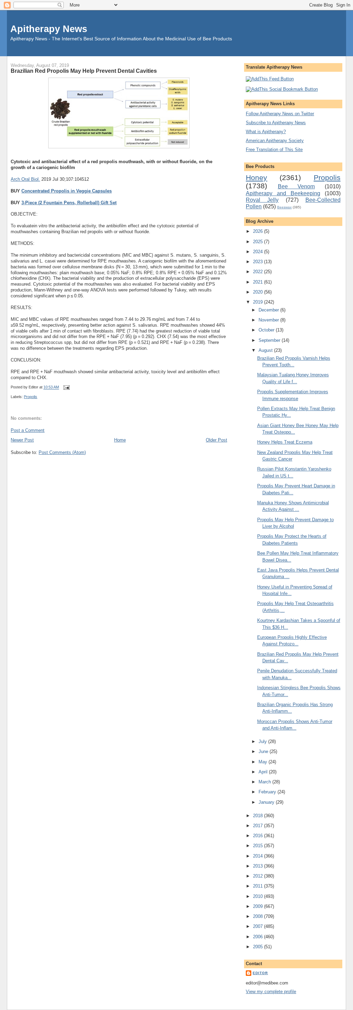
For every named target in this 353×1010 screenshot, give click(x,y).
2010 (258, 896)
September (270, 340)
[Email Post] (65, 387)
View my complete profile (271, 991)
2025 (258, 241)
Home (120, 440)
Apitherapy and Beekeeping (283, 193)
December (269, 310)
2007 (258, 926)
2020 (258, 292)
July (263, 741)
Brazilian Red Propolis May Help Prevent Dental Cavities (84, 71)
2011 (258, 886)
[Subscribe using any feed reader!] (270, 78)
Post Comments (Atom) (62, 452)
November (269, 320)
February (268, 791)
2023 (258, 261)
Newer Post (22, 440)
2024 (258, 251)
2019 (258, 302)
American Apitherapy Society (275, 140)
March (265, 781)
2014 (258, 856)
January (267, 802)
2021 (258, 282)
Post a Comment (27, 430)
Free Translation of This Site (274, 149)
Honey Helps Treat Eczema (284, 442)
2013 (258, 866)
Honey (256, 177)
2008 (258, 916)
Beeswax (284, 207)
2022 (258, 271)
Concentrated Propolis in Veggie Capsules (66, 191)
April (264, 771)
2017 (258, 825)
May (264, 761)
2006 (258, 936)
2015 (258, 845)
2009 (258, 906)
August (266, 350)
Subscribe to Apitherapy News (276, 122)
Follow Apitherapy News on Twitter (280, 113)
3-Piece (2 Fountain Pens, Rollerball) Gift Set (69, 202)
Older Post (216, 440)
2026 (258, 231)
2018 (258, 815)
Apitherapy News (48, 28)
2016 (258, 835)
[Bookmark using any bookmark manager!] (282, 89)
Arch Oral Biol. (25, 179)
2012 (258, 876)
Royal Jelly (262, 200)
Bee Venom (296, 186)
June (264, 751)
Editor (260, 973)
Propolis (30, 397)
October (267, 330)
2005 (258, 946)
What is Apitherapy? (266, 131)
